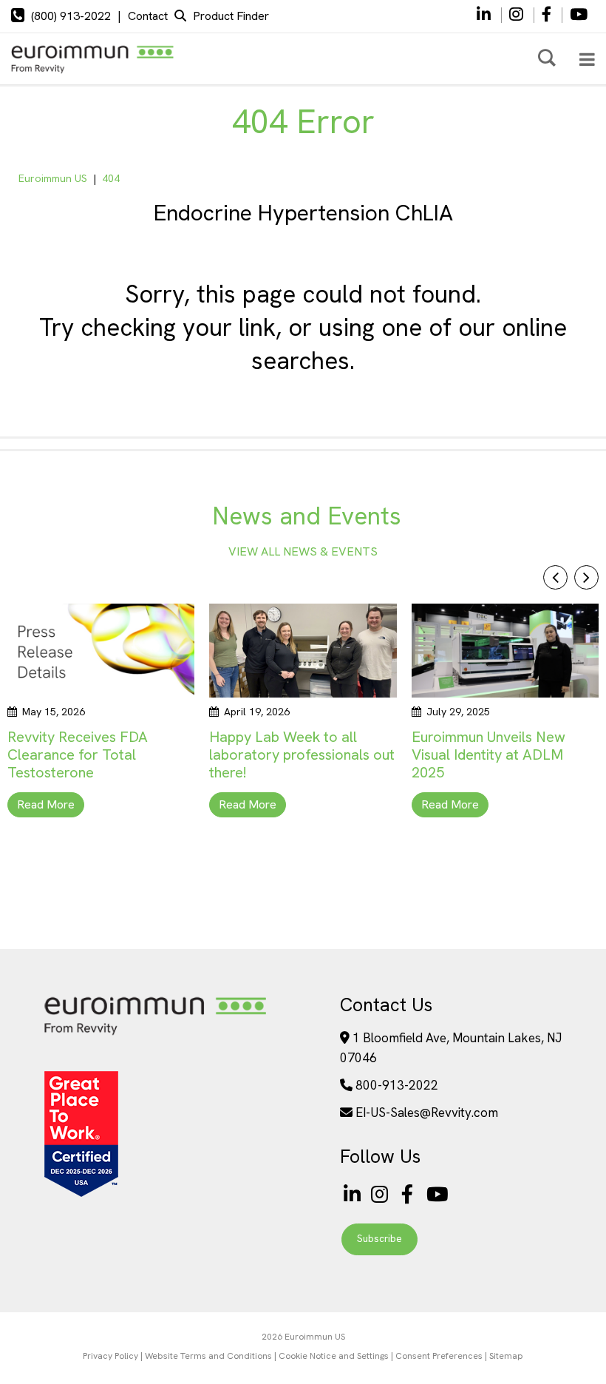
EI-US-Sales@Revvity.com (426, 1112)
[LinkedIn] (483, 15)
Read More (46, 804)
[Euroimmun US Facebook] (410, 1194)
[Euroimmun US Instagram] (382, 1194)
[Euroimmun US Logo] (155, 1034)
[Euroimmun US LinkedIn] (352, 1194)
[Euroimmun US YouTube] (437, 1194)
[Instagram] (517, 15)
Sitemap (506, 1356)
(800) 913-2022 (71, 16)
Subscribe (379, 1238)
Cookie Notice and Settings (334, 1356)
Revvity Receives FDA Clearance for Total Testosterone (77, 754)
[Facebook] (548, 15)
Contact (148, 16)
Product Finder (231, 16)
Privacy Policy (110, 1356)
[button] (586, 577)
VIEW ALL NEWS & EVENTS (303, 551)
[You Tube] (578, 15)
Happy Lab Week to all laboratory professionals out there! (302, 754)
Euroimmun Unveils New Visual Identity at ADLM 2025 (488, 754)
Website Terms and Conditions (208, 1356)
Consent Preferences (439, 1356)
